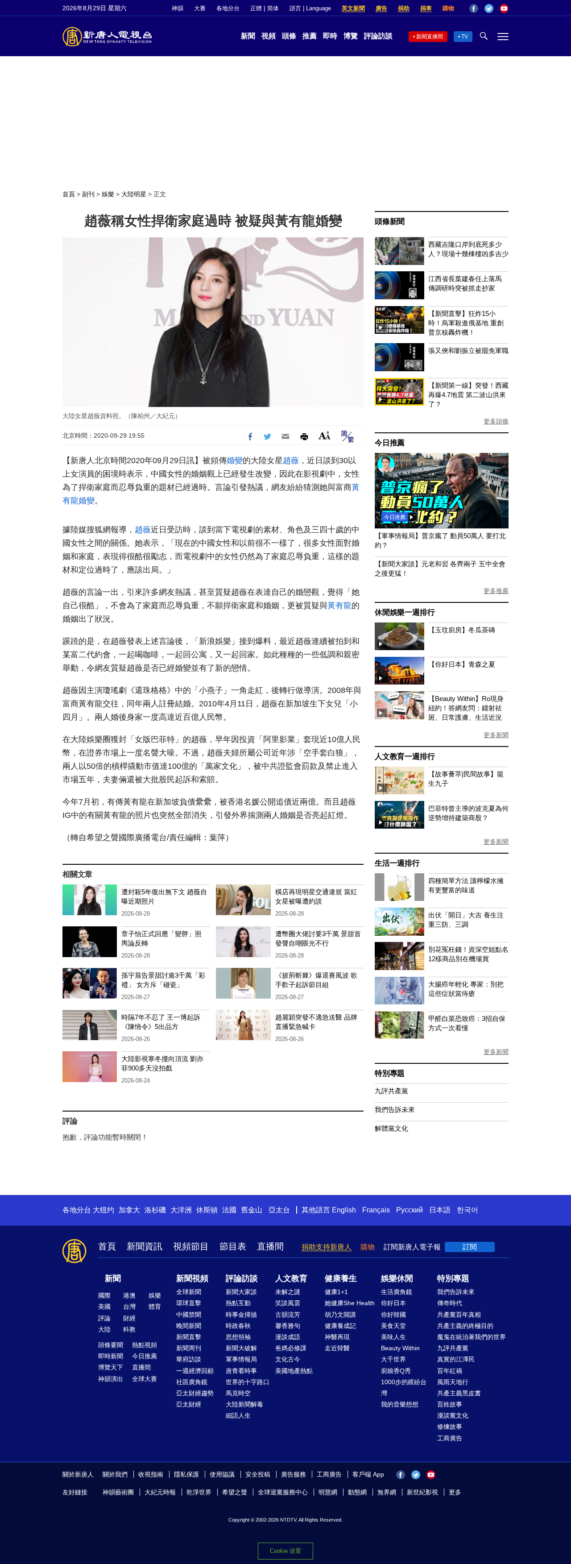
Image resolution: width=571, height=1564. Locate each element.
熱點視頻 (144, 1344)
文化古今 (287, 1359)
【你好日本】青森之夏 (461, 664)
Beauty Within (400, 1348)
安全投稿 (257, 1474)
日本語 (440, 1210)
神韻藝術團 (118, 1492)
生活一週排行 (397, 863)
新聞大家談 (241, 1291)
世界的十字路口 (247, 1382)
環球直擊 (188, 1303)
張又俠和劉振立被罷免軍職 (468, 350)
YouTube (504, 8)
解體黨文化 (391, 1128)
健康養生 (341, 1278)
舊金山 (251, 1210)
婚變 (235, 460)
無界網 (386, 1492)
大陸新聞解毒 (244, 1404)
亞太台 (279, 1210)
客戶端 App (368, 1474)
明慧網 (328, 1492)
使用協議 (222, 1474)
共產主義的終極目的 (465, 1325)
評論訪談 (378, 36)
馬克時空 (238, 1393)
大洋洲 (181, 1210)
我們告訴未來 (395, 1109)
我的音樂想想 (399, 1404)
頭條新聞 (390, 221)
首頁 (68, 194)
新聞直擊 (188, 1336)
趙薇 (291, 460)
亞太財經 (188, 1404)
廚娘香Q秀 (396, 1370)
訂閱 (470, 1247)
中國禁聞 (188, 1314)
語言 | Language (310, 8)
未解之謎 (287, 1291)
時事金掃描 (241, 1314)
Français (376, 1210)
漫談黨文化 (452, 1415)
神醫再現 (337, 1336)
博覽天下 (110, 1367)
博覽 (350, 36)
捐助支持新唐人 (327, 1247)
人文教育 (291, 1278)
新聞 (248, 36)
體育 (155, 1306)
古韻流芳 (287, 1314)
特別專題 (390, 1073)
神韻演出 (110, 1378)
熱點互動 (238, 1303)
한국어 (467, 1210)
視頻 (268, 36)
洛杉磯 (155, 1210)
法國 (229, 1210)
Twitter (488, 8)
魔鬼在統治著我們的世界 (471, 1336)
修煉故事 (449, 1426)
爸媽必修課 (290, 1348)
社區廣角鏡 (191, 1382)
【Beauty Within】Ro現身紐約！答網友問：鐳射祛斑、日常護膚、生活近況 (466, 708)
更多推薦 (496, 590)
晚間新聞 (188, 1325)
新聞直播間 (429, 36)
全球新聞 (188, 1291)
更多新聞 (496, 734)
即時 (330, 36)
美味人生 (393, 1336)
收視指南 (150, 1474)
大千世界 (393, 1359)
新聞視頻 (192, 1278)
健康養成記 (340, 1325)
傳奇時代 (449, 1303)
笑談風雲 (287, 1303)
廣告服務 (293, 1474)
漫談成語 (287, 1336)
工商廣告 (449, 1438)
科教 (129, 1329)
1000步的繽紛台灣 (403, 1387)
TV (464, 36)
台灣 (129, 1306)
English (344, 1210)
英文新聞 (353, 8)
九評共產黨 (391, 1091)
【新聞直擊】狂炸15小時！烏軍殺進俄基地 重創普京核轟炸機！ (466, 323)
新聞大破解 (241, 1348)
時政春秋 (238, 1325)
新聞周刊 (188, 1348)
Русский (409, 1210)
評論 (104, 1318)
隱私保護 (186, 1474)
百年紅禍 (449, 1370)
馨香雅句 (287, 1325)
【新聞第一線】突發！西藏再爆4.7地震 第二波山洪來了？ (468, 395)
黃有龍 (339, 605)
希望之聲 (234, 1492)
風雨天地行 (452, 1382)
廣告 (381, 8)
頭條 (289, 36)
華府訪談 (188, 1359)
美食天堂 (393, 1325)
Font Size (324, 435)
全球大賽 (144, 1378)
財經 (129, 1318)
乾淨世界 (198, 1492)
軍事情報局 (241, 1359)
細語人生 (238, 1415)
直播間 (270, 1246)
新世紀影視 (422, 1492)
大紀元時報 (160, 1492)
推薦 (309, 36)
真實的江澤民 (456, 1359)
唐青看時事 (241, 1370)
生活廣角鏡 (396, 1291)
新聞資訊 (144, 1246)
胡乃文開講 (340, 1314)
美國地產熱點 (294, 1370)
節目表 (232, 1246)
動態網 (357, 1492)
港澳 (129, 1295)
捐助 (404, 8)
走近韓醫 (337, 1348)
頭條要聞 (110, 1344)
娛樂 (108, 194)
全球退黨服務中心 (283, 1492)
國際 (104, 1295)
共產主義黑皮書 (459, 1393)
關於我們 (115, 1474)
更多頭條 (496, 421)
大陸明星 (133, 194)
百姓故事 (449, 1404)
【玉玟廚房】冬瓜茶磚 (461, 630)
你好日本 (393, 1303)
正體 (256, 8)
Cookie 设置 (285, 1550)
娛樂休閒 (397, 1278)
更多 (455, 1492)
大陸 (104, 1329)
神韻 (177, 8)
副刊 (88, 194)
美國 (104, 1306)
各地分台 (228, 8)
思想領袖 (238, 1336)
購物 (448, 8)
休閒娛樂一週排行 (404, 612)
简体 (273, 8)
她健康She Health (350, 1303)
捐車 (426, 8)
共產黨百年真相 (459, 1314)
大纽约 (103, 1210)
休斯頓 (207, 1210)
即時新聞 (110, 1356)
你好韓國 (393, 1314)
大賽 (200, 8)
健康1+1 (336, 1291)
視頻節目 (191, 1246)
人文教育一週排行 (404, 756)
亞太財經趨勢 (195, 1393)
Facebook (473, 8)
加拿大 (129, 1210)
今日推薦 (390, 443)
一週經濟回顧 (195, 1370)
